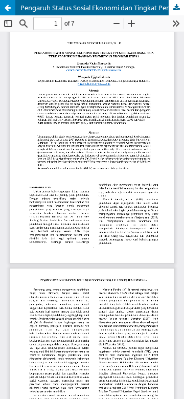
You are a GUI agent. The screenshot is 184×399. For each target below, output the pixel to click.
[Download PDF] (176, 7)
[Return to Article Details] (7, 7)
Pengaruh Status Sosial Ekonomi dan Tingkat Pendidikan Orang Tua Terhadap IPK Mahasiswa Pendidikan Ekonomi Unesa (102, 7)
